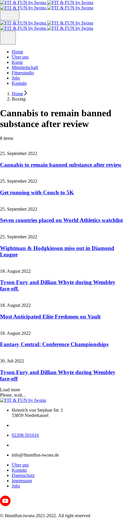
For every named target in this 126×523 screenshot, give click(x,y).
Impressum (22, 480)
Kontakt (19, 83)
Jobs (16, 77)
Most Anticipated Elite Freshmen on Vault (50, 317)
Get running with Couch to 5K (37, 192)
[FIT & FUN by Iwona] (46, 5)
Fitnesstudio (23, 72)
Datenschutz (23, 475)
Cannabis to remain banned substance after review (61, 165)
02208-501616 (25, 435)
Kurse (17, 62)
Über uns (20, 56)
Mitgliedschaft (25, 67)
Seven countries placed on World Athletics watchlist (61, 220)
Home (17, 51)
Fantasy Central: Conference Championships (54, 344)
